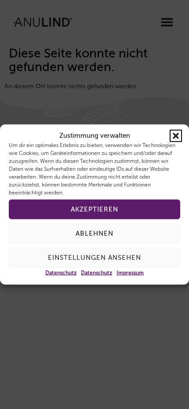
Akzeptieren (94, 209)
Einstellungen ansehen (94, 257)
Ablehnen (94, 233)
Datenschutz (60, 273)
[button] (175, 135)
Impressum (130, 273)
